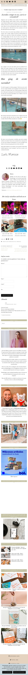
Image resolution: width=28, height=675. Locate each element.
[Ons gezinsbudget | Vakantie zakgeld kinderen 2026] (14, 580)
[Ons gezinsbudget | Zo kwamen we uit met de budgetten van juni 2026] (14, 635)
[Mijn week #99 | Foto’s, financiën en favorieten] (7, 225)
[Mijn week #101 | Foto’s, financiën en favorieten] (7, 207)
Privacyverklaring (19, 672)
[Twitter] (2, 1)
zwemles (19, 241)
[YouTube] (10, 1)
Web (7, 190)
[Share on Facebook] (8, 239)
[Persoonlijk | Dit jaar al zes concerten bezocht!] (20, 207)
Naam (2, 278)
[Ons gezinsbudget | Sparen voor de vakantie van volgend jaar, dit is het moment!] (5, 549)
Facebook (20, 190)
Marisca (9, 12)
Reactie (3, 263)
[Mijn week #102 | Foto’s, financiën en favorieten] (20, 225)
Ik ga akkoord (7, 672)
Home (2, 9)
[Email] (21, 168)
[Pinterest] (7, 1)
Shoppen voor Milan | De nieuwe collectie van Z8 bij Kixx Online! (20, 248)
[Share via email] (6, 239)
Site (2, 289)
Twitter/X (11, 190)
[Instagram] (4, 1)
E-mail (2, 284)
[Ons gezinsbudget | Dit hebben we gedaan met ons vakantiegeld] (14, 617)
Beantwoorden (6, 315)
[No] (26, 669)
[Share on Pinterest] (12, 239)
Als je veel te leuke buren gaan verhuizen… (6, 248)
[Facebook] (12, 1)
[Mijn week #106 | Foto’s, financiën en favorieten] (5, 562)
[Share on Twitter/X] (10, 239)
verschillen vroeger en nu (9, 241)
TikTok (14, 659)
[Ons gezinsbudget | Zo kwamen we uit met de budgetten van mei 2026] (14, 598)
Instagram (15, 190)
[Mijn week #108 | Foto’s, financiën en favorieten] (5, 555)
